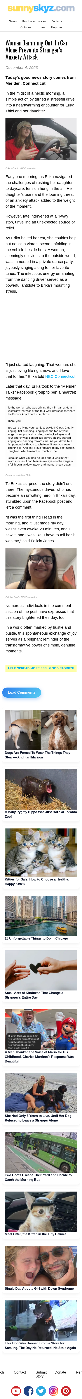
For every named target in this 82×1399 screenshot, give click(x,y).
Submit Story (41, 1374)
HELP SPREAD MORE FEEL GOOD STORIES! (41, 668)
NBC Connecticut (60, 376)
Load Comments (21, 692)
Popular (56, 27)
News (13, 21)
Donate (60, 1372)
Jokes (41, 27)
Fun (70, 21)
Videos (57, 21)
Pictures (25, 27)
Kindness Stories (34, 21)
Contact (20, 1372)
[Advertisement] (41, 328)
